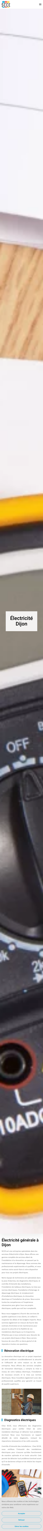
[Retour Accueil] (6, 4)
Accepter (21, 1513)
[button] (40, 4)
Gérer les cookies (21, 1526)
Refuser (21, 1520)
